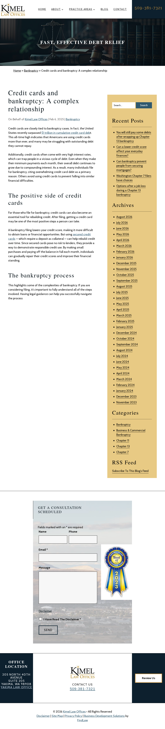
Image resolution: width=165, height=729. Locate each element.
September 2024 (127, 344)
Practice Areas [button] (80, 9)
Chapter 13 (123, 446)
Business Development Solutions (104, 716)
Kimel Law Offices (36, 119)
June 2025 (122, 298)
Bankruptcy (73, 119)
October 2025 (125, 275)
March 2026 (124, 246)
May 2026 (122, 234)
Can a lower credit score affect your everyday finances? (131, 151)
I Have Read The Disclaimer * (62, 619)
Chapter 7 (122, 452)
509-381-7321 (148, 7)
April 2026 (122, 240)
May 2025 (122, 304)
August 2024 (124, 350)
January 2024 (124, 391)
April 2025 (122, 309)
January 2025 (124, 327)
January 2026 (124, 257)
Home (42, 9)
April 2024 (122, 373)
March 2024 (124, 379)
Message (44, 567)
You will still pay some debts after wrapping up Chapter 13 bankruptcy (133, 137)
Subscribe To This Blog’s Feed (130, 471)
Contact (120, 9)
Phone (73, 531)
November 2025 (126, 269)
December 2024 (126, 333)
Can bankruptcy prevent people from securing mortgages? (131, 166)
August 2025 (124, 286)
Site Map (57, 716)
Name (42, 531)
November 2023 (126, 402)
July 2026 (122, 222)
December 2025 (126, 263)
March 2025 (123, 315)
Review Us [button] (148, 678)
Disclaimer (45, 611)
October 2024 (125, 338)
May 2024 (122, 367)
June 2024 (122, 362)
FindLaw (82, 720)
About (56, 9)
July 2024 (122, 356)
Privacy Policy (73, 716)
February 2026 (125, 251)
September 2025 (126, 280)
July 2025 (122, 292)
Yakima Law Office (16, 687)
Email (43, 549)
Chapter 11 (122, 440)
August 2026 (124, 217)
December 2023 (126, 396)
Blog (104, 9)
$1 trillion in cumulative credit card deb (65, 133)
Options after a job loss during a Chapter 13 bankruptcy (131, 190)
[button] (162, 705)
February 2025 (125, 321)
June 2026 (122, 228)
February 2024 (125, 385)
